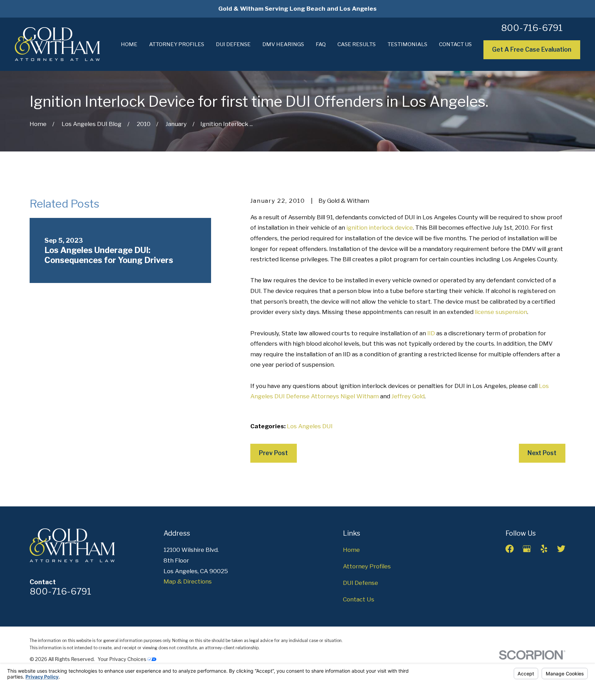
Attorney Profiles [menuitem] (176, 44)
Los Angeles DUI (310, 426)
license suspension (501, 311)
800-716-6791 (532, 27)
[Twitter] (561, 549)
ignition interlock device (379, 227)
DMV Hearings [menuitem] (283, 44)
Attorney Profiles (367, 566)
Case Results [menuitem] (356, 44)
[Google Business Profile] (527, 549)
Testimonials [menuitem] (407, 44)
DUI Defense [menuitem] (233, 44)
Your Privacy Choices (122, 659)
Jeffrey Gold (408, 396)
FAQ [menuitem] (321, 44)
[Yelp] (544, 549)
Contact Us (358, 599)
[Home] (57, 44)
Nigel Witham (360, 396)
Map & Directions (188, 581)
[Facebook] (509, 549)
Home (351, 549)
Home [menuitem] (129, 44)
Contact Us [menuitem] (455, 44)
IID (431, 333)
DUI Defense (360, 582)
